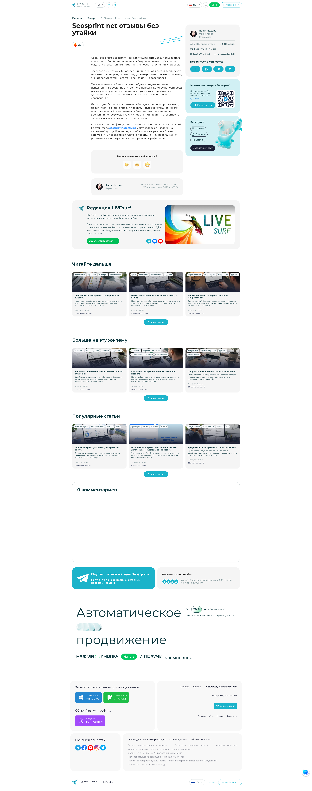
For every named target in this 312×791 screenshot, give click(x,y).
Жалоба (197, 687)
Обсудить (229, 44)
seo (227, 427)
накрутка (154, 427)
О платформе (216, 716)
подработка (80, 275)
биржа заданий (194, 275)
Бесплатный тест (203, 148)
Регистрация (229, 5)
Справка (184, 687)
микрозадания (92, 351)
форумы (219, 427)
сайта (145, 427)
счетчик (109, 427)
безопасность (115, 275)
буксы (133, 275)
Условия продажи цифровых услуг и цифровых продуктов (161, 749)
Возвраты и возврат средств (191, 745)
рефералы (135, 351)
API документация (225, 706)
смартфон (103, 275)
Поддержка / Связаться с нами (221, 687)
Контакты (232, 716)
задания (168, 275)
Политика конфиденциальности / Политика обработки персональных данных (172, 760)
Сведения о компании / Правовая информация (155, 753)
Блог (100, 5)
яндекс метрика (81, 427)
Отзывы (202, 716)
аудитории (135, 427)
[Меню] (205, 4)
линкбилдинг (208, 427)
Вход (214, 5)
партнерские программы (142, 354)
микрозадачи (156, 275)
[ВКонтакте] (108, 4)
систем (164, 427)
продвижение (161, 354)
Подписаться (204, 105)
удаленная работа (208, 351)
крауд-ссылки (194, 427)
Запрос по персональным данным (147, 745)
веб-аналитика (97, 427)
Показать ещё (156, 322)
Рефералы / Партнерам (224, 696)
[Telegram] (114, 4)
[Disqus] (156, 526)
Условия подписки (226, 745)
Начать (129, 656)
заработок (92, 275)
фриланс (234, 275)
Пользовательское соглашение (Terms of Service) (156, 757)
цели (118, 427)
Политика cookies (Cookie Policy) (146, 764)
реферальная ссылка (151, 351)
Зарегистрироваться (101, 241)
